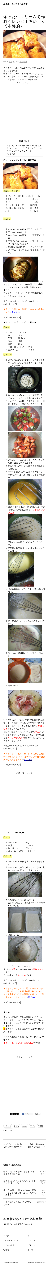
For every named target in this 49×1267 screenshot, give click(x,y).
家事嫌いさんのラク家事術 (15, 3)
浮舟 (10, 62)
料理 (25, 62)
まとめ (11, 153)
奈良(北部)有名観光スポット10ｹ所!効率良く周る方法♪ (19, 1172)
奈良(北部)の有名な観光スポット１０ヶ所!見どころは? (19, 1182)
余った (24, 1126)
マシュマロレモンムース (19, 151)
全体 (21, 62)
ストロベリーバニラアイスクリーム (24, 148)
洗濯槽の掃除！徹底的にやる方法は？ (36, 1145)
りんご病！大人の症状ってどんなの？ (17, 1203)
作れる (32, 1126)
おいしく (8, 1126)
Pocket (37, 1113)
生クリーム (9, 1130)
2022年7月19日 (44, 1192)
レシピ (16, 1126)
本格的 (40, 1126)
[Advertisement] (24, 108)
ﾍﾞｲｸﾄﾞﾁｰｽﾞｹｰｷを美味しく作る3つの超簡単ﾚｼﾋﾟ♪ (14, 1145)
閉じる (27, 140)
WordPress (42, 1262)
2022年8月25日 (43, 1172)
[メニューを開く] (44, 3)
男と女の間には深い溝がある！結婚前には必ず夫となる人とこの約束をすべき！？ (20, 1192)
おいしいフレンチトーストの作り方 (24, 145)
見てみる (16, 312)
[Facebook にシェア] (23, 1113)
